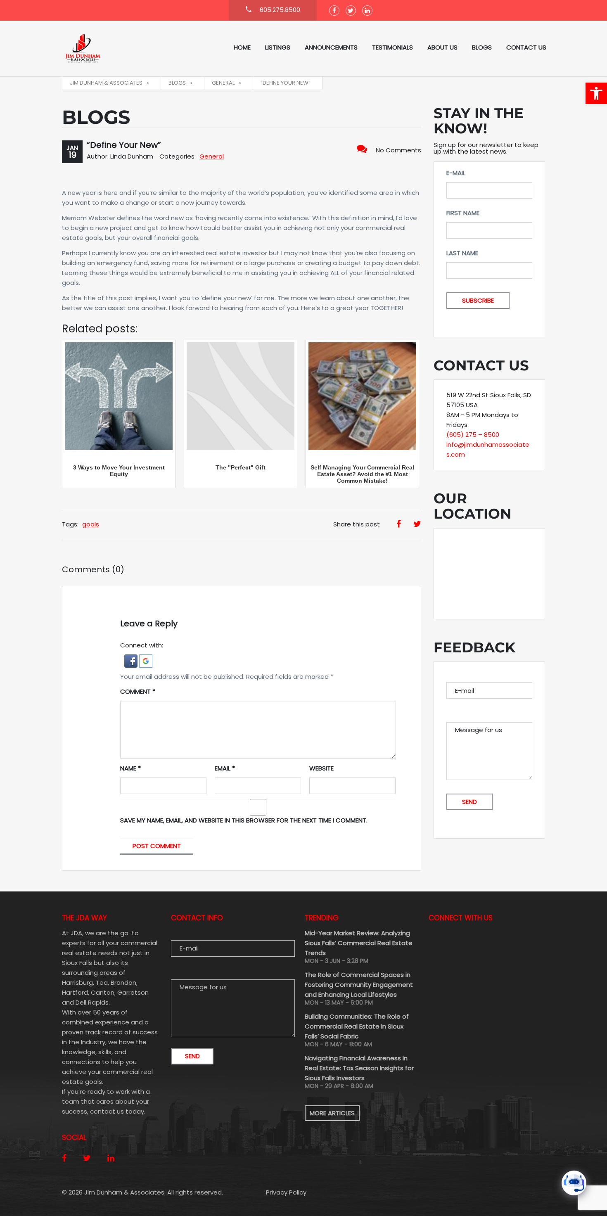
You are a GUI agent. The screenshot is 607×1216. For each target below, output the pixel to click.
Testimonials (392, 47)
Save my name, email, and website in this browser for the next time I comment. (244, 820)
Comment (137, 691)
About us (442, 47)
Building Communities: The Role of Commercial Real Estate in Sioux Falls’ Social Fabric (357, 1026)
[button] (596, 93)
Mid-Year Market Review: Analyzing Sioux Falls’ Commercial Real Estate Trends (359, 943)
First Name (462, 213)
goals (90, 524)
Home (242, 47)
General (211, 156)
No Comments (398, 150)
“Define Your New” (124, 145)
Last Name (462, 253)
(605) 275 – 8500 (472, 434)
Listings (277, 47)
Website (321, 768)
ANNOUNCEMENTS (331, 47)
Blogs (482, 47)
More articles (332, 1113)
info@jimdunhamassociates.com (487, 449)
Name (130, 768)
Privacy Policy (286, 1192)
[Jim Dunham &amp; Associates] (103, 48)
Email (225, 768)
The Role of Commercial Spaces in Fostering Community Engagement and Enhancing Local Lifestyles (359, 984)
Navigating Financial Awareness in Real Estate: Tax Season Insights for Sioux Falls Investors (359, 1068)
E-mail (455, 172)
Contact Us (526, 47)
